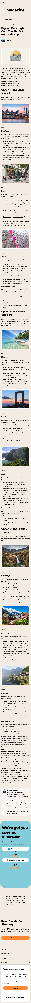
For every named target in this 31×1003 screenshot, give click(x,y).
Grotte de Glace (8, 659)
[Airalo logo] (5, 3)
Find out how (15, 938)
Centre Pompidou (18, 217)
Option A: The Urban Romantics (9, 81)
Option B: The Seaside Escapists (10, 83)
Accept (15, 988)
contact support (10, 780)
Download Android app (16, 860)
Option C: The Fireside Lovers (9, 85)
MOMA (7, 143)
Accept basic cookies (15, 993)
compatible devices (23, 774)
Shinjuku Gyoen (7, 277)
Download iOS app (17, 849)
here (25, 268)
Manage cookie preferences (15, 997)
